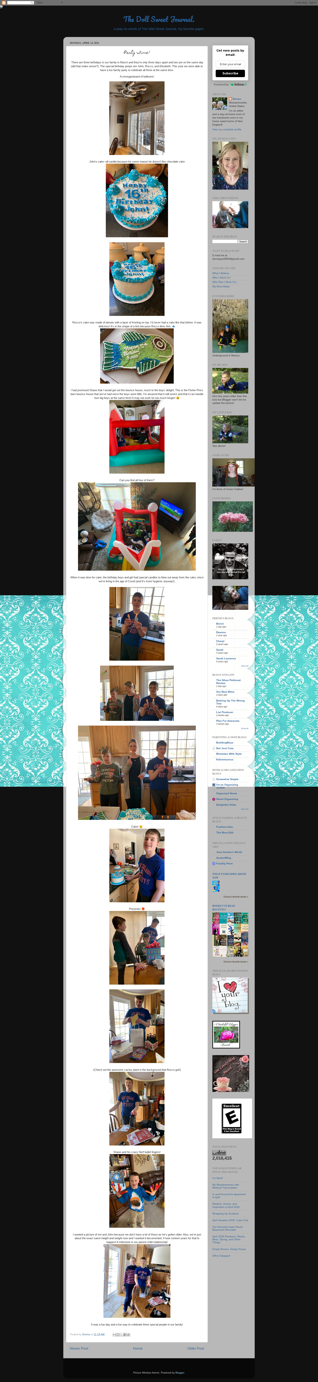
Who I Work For (221, 277)
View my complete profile (226, 129)
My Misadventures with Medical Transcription (225, 1186)
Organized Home (226, 793)
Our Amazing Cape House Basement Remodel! (227, 1228)
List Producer (224, 712)
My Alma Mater (221, 286)
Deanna (221, 632)
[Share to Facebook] (125, 1335)
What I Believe (220, 273)
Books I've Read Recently (223, 907)
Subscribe (230, 73)
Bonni (220, 623)
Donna (237, 99)
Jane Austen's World (229, 852)
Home (138, 1348)
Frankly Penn (224, 863)
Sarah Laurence (226, 658)
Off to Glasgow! (221, 1255)
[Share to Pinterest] (128, 1335)
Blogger (179, 1372)
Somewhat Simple (227, 779)
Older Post (195, 1348)
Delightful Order (226, 804)
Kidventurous (224, 759)
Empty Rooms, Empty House (229, 1249)
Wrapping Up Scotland (225, 1213)
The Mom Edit (225, 832)
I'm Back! (217, 1178)
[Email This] (114, 1335)
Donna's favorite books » (236, 897)
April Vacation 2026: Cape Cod (230, 1220)
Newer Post (79, 1348)
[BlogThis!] (118, 1335)
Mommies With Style (229, 753)
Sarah (219, 649)
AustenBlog (223, 857)
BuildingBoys (224, 742)
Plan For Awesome (227, 721)
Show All (244, 666)
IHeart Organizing (227, 799)
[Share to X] (121, 1335)
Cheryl (220, 641)
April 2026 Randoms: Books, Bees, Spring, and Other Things (228, 1239)
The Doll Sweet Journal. (159, 19)
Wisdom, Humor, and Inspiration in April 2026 (226, 1205)
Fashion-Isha (224, 827)
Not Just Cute (225, 748)
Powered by (221, 84)
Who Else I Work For (224, 282)
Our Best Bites (225, 691)
